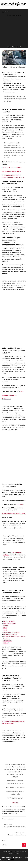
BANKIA (5, 625)
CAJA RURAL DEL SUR (10, 634)
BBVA (5, 628)
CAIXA (5, 630)
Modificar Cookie (17, 857)
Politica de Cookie (6, 857)
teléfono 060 (19, 504)
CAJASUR (6, 638)
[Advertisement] (14, 31)
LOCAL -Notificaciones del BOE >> (12, 168)
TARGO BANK (7, 641)
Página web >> (6, 399)
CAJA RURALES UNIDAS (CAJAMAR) (14, 636)
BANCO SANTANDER (9, 623)
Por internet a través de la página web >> (14, 513)
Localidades (10, 818)
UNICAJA (6, 643)
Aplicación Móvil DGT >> (9, 395)
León (5, 818)
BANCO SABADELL (9, 621)
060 (22, 391)
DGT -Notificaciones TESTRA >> (11, 171)
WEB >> (15, 802)
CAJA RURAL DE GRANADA (11, 632)
